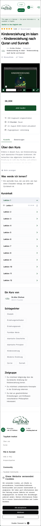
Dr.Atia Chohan (15, 48)
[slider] (11, 90)
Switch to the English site (12, 24)
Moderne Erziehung (15, 357)
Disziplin (10, 314)
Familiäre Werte (13, 332)
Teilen (21, 57)
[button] (38, 7)
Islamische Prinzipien (15, 345)
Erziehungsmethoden (15, 320)
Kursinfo (6, 140)
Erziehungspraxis (13, 326)
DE (29, 7)
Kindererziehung (13, 351)
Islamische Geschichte (16, 338)
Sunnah (22, 363)
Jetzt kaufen (20, 108)
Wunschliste (8, 57)
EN (32, 7)
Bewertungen (19, 140)
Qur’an (10, 363)
